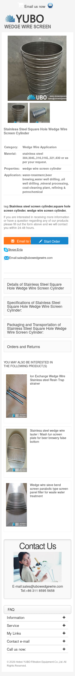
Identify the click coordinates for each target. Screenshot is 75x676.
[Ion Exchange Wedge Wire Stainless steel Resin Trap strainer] (16, 396)
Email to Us (25, 241)
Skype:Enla (15, 249)
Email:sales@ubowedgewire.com (31, 257)
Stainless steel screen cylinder (31, 206)
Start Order (52, 241)
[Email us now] (50, 5)
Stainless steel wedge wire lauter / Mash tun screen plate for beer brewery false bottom (48, 436)
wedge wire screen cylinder (46, 210)
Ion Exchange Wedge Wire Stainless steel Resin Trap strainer (47, 379)
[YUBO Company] (28, 21)
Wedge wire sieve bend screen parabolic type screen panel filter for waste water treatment (49, 490)
